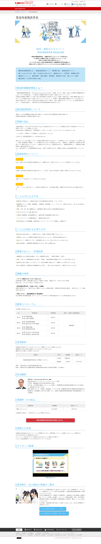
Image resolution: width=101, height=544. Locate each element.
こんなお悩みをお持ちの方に (43, 73)
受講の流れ (57, 71)
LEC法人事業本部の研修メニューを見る (51, 509)
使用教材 (36, 76)
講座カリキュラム (25, 76)
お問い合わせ (25, 5)
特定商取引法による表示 (60, 534)
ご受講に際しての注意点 (40, 534)
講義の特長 (76, 73)
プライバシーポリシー (56, 533)
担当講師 (44, 76)
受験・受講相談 (32, 5)
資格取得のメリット (69, 71)
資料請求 (68, 4)
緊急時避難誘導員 (20, 9)
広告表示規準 (46, 533)
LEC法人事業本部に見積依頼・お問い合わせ (53, 513)
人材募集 (24, 533)
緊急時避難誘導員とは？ (27, 71)
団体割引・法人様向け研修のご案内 (30, 78)
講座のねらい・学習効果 (62, 73)
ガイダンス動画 (73, 76)
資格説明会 (39, 530)
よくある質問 (79, 534)
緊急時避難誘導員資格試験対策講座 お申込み (49, 420)
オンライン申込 (60, 4)
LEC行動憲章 (30, 533)
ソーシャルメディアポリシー (69, 533)
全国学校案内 (51, 4)
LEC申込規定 (50, 534)
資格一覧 (18, 5)
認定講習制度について (44, 71)
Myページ (83, 1)
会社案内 (18, 533)
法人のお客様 (75, 1)
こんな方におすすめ (26, 73)
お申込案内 (30, 534)
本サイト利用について (21, 534)
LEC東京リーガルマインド (21, 12)
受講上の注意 (62, 76)
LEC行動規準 (38, 533)
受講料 (53, 76)
